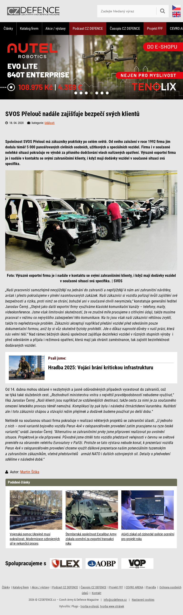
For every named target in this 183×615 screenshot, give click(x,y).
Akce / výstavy (56, 28)
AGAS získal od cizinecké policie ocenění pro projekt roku (147, 536)
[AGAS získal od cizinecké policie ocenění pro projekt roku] (148, 510)
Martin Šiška (29, 472)
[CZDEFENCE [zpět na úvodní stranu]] (33, 11)
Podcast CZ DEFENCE (88, 28)
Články (8, 28)
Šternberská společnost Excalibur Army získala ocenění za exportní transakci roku (91, 538)
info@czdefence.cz (115, 599)
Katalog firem (29, 28)
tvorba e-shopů (90, 606)
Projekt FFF (155, 28)
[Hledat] (162, 11)
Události (50, 123)
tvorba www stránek (112, 606)
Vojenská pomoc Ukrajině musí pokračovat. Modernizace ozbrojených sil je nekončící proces (35, 538)
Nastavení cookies (143, 599)
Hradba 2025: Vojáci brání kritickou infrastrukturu (100, 368)
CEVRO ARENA (134, 587)
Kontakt (96, 593)
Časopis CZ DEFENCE (125, 28)
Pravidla (151, 587)
